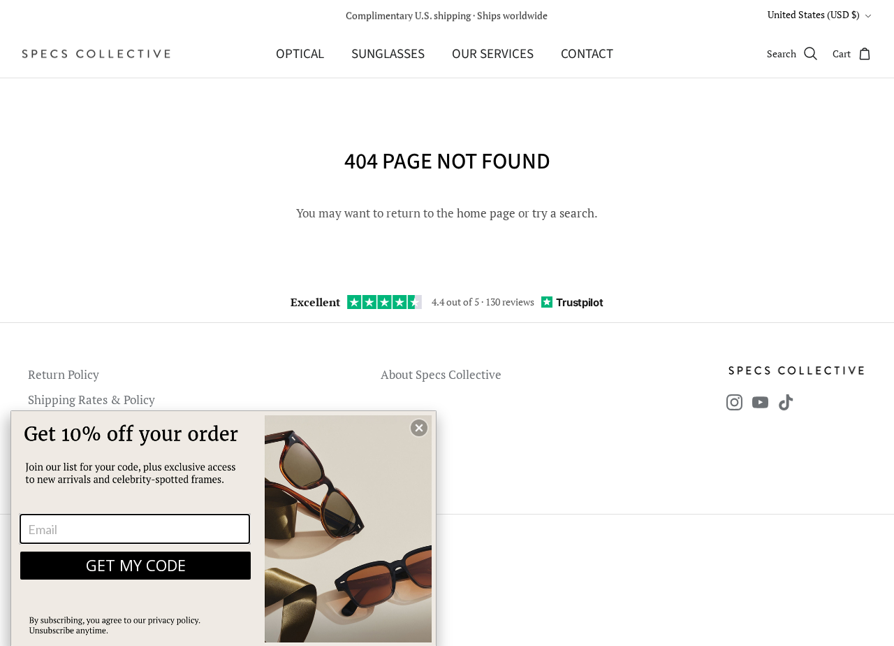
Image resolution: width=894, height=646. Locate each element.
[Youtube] (760, 402)
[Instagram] (734, 402)
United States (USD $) (814, 14)
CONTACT (587, 54)
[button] (419, 427)
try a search (563, 213)
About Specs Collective (441, 374)
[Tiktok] (786, 402)
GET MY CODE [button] (136, 564)
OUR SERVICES (493, 54)
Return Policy (63, 374)
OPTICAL (300, 54)
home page (486, 213)
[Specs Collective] (96, 54)
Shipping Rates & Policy (91, 400)
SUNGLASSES (388, 54)
